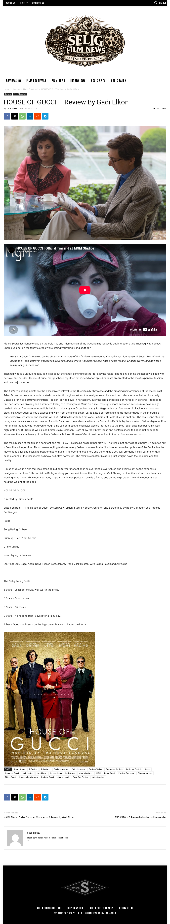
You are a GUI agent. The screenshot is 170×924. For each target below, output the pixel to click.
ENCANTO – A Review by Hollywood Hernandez (140, 817)
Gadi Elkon (12, 108)
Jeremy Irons (56, 773)
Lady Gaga (70, 773)
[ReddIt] (37, 116)
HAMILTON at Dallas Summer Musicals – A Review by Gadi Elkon (39, 817)
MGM (98, 773)
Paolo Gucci (109, 773)
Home (6, 89)
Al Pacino (33, 769)
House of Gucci (12, 773)
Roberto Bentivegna (28, 777)
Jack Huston (27, 773)
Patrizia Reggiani (126, 773)
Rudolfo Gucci (47, 777)
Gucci (147, 769)
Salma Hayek (63, 777)
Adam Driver (19, 769)
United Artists (98, 777)
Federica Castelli (133, 769)
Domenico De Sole (114, 769)
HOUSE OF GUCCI (14, 490)
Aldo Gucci (45, 769)
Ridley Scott (10, 777)
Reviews (16, 89)
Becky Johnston (61, 769)
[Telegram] (45, 116)
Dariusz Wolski (95, 769)
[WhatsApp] (22, 116)
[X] (14, 116)
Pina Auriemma (145, 773)
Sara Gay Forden (80, 777)
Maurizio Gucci (85, 773)
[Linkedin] (30, 116)
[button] (160, 2)
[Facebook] (7, 116)
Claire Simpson (78, 769)
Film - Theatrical (30, 89)
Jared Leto (41, 773)
